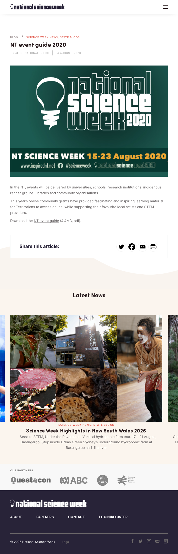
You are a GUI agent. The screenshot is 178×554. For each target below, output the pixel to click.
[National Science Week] (37, 7)
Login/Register (113, 517)
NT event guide (46, 221)
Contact (76, 517)
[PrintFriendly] (153, 247)
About (16, 517)
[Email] (142, 247)
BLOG (14, 37)
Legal (66, 542)
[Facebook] (132, 247)
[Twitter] (121, 247)
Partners (45, 517)
